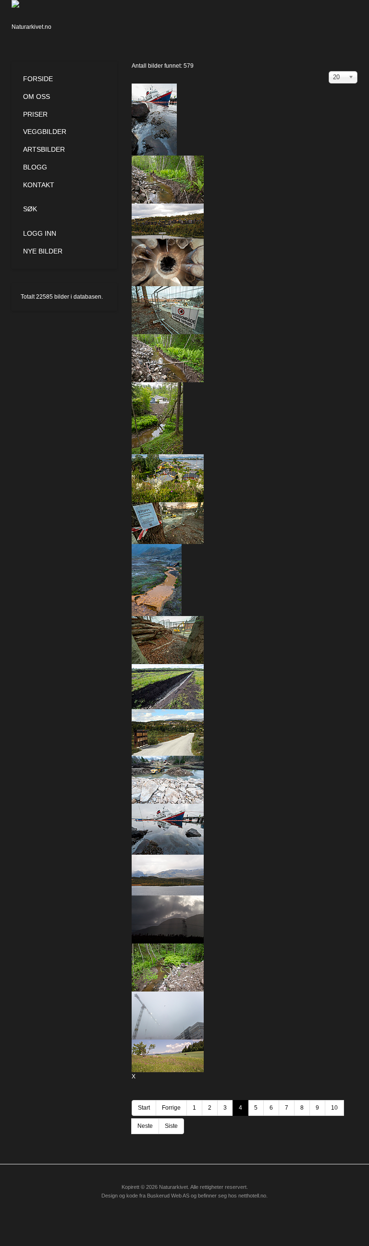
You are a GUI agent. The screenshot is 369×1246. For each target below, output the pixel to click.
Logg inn (39, 233)
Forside (38, 79)
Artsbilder (44, 149)
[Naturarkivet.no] (34, 21)
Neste (145, 1126)
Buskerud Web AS (168, 1195)
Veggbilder (44, 131)
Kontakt (38, 185)
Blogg (35, 167)
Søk (30, 209)
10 (334, 1107)
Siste (171, 1126)
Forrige (171, 1107)
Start (144, 1107)
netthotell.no (252, 1195)
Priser (35, 114)
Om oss (36, 96)
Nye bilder (42, 251)
